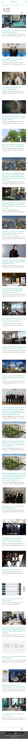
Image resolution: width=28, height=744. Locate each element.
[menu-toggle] (2, 2)
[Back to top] (23, 739)
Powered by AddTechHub (14, 737)
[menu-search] (25, 2)
